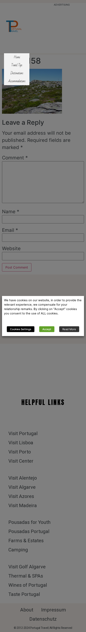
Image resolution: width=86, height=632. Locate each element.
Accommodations (16, 81)
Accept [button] (46, 329)
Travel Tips (16, 65)
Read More (69, 329)
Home (17, 57)
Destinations (16, 73)
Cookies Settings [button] (20, 329)
